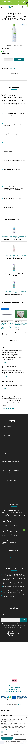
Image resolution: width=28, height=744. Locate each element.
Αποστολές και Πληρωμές (8, 435)
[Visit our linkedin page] (16, 557)
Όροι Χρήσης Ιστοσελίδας (14, 687)
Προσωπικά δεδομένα (14, 685)
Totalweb (19, 704)
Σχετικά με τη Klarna (7, 444)
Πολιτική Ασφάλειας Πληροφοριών (14, 691)
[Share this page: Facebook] (5, 76)
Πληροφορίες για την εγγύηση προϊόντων (12, 453)
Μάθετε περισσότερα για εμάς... (17, 575)
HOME (2, 10)
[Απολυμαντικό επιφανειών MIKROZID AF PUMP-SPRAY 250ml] (14, 33)
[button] (11, 340)
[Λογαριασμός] (22, 7)
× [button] (26, 717)
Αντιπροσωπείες (6, 426)
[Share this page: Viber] (19, 76)
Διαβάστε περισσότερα (6, 729)
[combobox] (24, 717)
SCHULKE (12, 68)
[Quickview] (11, 312)
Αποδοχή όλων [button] (7, 738)
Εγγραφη (23, 619)
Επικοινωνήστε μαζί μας (8, 489)
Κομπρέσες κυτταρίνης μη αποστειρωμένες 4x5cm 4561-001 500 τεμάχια (21, 325)
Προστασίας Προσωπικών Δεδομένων (12, 627)
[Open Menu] (1, 7)
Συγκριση (20, 62)
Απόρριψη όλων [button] (20, 738)
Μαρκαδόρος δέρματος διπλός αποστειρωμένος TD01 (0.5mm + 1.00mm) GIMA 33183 (7, 326)
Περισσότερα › (6, 362)
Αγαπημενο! (10, 62)
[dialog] (14, 730)
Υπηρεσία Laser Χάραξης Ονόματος (11, 461)
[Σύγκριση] (11, 318)
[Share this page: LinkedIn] (15, 76)
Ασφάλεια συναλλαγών (14, 689)
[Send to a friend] (23, 76)
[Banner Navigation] (26, 324)
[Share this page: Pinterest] (12, 76)
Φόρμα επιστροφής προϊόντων (10, 480)
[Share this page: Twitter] (8, 76)
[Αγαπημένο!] (11, 315)
